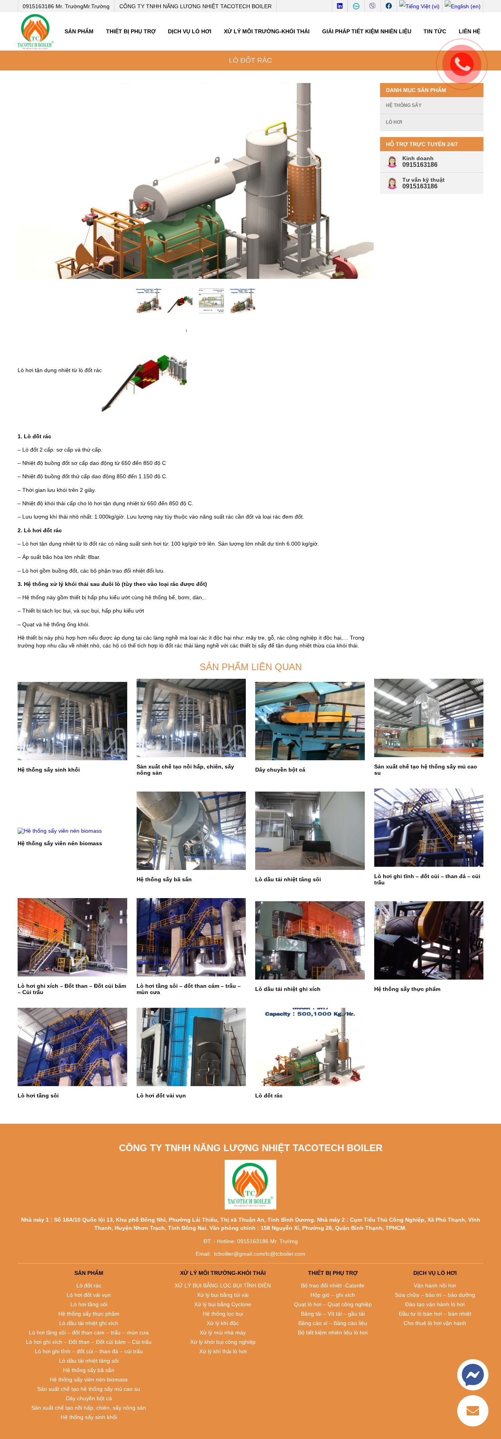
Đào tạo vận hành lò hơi (435, 1304)
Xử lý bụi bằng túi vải (223, 1295)
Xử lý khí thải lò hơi (223, 1351)
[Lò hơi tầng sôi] (72, 1047)
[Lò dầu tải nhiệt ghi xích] (310, 940)
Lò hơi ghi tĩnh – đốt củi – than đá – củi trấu (89, 1351)
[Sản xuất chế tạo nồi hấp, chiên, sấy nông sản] (191, 718)
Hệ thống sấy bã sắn (88, 1370)
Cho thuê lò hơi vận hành (435, 1323)
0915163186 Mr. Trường (66, 6)
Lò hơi (394, 122)
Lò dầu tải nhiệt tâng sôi (89, 1361)
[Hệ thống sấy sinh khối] (72, 721)
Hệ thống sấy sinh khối (89, 1417)
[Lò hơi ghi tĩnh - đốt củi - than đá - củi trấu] (429, 827)
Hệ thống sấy (404, 105)
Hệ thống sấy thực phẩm (88, 1314)
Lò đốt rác (88, 1285)
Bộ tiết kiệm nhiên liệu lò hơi (333, 1332)
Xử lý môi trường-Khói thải (267, 31)
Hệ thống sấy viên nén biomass (89, 1379)
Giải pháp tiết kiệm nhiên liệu (366, 31)
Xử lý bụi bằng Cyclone (222, 1304)
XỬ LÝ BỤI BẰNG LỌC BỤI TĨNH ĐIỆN (223, 1285)
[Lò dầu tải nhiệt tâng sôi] (310, 831)
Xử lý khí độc (223, 1323)
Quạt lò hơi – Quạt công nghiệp (333, 1304)
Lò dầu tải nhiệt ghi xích (88, 1323)
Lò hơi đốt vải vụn (89, 1295)
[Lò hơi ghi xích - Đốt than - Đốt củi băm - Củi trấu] (72, 937)
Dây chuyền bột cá (89, 1398)
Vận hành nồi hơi (435, 1285)
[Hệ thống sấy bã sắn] (191, 831)
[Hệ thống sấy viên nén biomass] (72, 831)
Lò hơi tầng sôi (88, 1304)
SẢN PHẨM (79, 31)
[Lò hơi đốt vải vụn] (191, 1047)
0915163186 (420, 164)
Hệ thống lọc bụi (223, 1314)
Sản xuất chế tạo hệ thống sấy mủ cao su (88, 1389)
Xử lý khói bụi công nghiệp (223, 1342)
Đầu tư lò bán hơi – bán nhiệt (435, 1314)
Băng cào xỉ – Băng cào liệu (332, 1323)
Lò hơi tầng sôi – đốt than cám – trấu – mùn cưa (89, 1332)
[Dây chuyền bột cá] (310, 721)
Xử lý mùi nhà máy (223, 1332)
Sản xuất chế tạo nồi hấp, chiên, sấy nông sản (88, 1408)
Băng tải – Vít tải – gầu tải (333, 1314)
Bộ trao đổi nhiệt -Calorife (332, 1285)
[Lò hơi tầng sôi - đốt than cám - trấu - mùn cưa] (191, 937)
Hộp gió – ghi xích (332, 1295)
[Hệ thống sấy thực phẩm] (429, 940)
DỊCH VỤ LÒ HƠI (189, 31)
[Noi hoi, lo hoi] (36, 31)
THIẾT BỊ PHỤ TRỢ (131, 31)
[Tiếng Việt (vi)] (419, 6)
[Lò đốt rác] (310, 1047)
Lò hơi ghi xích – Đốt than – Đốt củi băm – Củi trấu (88, 1342)
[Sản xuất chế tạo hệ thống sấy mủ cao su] (429, 718)
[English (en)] (463, 6)
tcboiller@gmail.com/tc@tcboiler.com (259, 1254)
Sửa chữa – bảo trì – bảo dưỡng (435, 1295)
